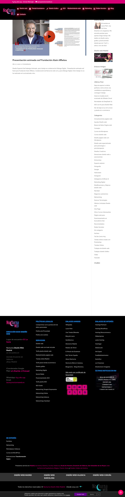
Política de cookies (42, 335)
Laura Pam (104, 26)
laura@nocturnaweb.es (15, 382)
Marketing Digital (99, 182)
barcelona (38, 465)
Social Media (40, 374)
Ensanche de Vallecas (80, 465)
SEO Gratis (39, 385)
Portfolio (9, 441)
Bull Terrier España (72, 355)
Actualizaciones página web (103, 119)
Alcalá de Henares (67, 465)
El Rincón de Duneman (73, 351)
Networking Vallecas (42, 397)
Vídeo (96, 254)
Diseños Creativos (100, 151)
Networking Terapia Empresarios (46, 389)
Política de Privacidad (43, 331)
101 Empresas (99, 363)
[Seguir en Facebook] (84, 387)
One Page (97, 209)
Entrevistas (97, 160)
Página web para (99, 215)
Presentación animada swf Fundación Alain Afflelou (39, 60)
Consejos (97, 128)
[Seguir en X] (75, 392)
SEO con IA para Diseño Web (103, 104)
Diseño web (39, 343)
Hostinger (98, 344)
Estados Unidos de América (79, 468)
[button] (120, 492)
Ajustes (92, 494)
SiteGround (98, 348)
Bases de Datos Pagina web (103, 125)
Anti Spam (98, 351)
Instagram (97, 176)
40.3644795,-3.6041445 (20, 371)
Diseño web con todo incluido (45, 347)
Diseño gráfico (40, 366)
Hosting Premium (100, 325)
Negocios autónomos (101, 194)
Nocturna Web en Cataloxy (74, 363)
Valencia (45, 465)
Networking (98, 197)
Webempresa (99, 336)
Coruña (50, 465)
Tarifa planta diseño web (43, 351)
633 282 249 (18, 2)
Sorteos (96, 233)
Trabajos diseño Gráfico (101, 251)
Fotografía (97, 166)
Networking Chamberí (43, 401)
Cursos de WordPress (13, 453)
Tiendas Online (99, 245)
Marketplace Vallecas (13, 449)
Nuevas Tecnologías (100, 200)
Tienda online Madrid (42, 359)
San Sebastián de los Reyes (97, 465)
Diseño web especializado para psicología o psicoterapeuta (102, 145)
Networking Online (42, 393)
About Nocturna (71, 359)
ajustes (68, 495)
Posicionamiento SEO (43, 378)
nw (115, 371)
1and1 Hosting (99, 340)
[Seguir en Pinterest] (69, 392)
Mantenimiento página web (44, 355)
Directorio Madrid (71, 344)
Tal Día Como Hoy (100, 236)
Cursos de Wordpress (101, 131)
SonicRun (98, 359)
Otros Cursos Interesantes (102, 212)
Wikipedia (69, 325)
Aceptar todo (80, 494)
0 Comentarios (26, 64)
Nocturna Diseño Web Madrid (54, 487)
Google (96, 169)
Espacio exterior (99, 163)
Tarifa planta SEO (41, 382)
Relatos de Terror (71, 348)
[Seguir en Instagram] (74, 387)
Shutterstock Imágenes (102, 367)
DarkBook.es (70, 340)
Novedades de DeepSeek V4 (103, 101)
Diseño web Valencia (75, 475)
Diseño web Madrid (23, 475)
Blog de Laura (70, 336)
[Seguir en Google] (85, 392)
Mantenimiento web (74, 8)
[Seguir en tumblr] (80, 392)
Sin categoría (98, 230)
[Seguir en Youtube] (79, 387)
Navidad (97, 191)
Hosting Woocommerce (103, 332)
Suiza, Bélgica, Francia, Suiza (59, 468)
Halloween (97, 172)
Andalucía (56, 465)
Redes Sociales (99, 227)
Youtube (97, 258)
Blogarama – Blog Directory (75, 367)
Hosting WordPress (101, 328)
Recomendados (99, 224)
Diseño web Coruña (102, 475)
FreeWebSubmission (101, 355)
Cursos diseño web (100, 134)
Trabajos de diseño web (101, 248)
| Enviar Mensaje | (28, 2)
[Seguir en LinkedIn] (69, 387)
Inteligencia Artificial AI (101, 179)
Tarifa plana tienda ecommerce (46, 363)
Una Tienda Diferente (72, 332)
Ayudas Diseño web (100, 122)
